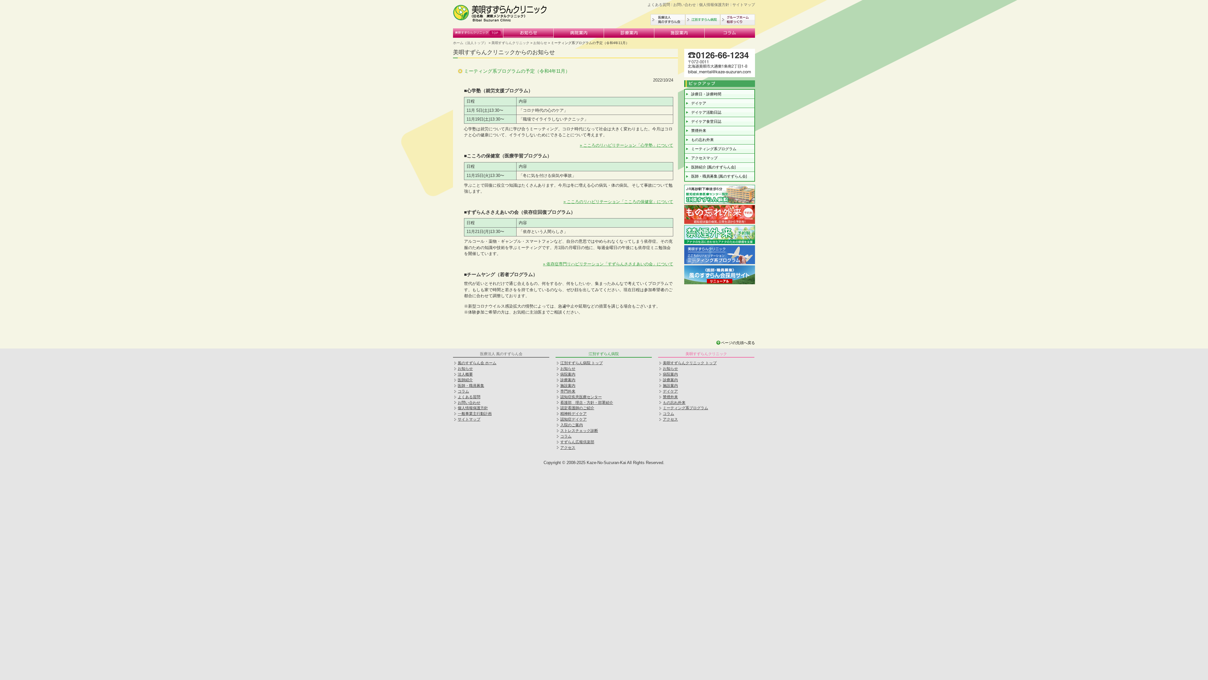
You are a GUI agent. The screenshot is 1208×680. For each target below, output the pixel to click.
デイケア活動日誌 (706, 112)
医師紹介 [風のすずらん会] (713, 167)
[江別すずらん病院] (719, 203)
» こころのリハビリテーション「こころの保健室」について (618, 201)
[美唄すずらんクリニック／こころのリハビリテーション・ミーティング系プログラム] (719, 263)
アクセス (567, 447)
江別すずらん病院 (702, 19)
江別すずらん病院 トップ (581, 363)
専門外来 (567, 391)
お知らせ (528, 33)
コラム (730, 33)
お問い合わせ (684, 5)
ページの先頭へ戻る (738, 343)
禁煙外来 (698, 130)
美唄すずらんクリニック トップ (690, 363)
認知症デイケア (573, 419)
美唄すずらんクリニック (478, 33)
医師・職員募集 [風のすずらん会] (719, 176)
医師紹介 (465, 380)
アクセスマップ (704, 158)
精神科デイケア (573, 413)
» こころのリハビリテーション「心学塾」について (626, 145)
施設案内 (679, 33)
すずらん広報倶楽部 (577, 442)
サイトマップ (743, 5)
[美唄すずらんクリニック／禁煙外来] (719, 243)
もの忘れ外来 (702, 140)
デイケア (698, 103)
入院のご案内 (571, 425)
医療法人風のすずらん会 (668, 19)
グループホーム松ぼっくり (737, 19)
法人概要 (465, 374)
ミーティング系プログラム (713, 149)
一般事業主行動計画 (475, 413)
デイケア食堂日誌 (706, 121)
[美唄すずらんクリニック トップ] (500, 20)
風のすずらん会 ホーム (477, 363)
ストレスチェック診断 (579, 430)
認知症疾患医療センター (581, 397)
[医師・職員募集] (719, 283)
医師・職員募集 (471, 385)
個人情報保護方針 (714, 5)
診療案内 (629, 33)
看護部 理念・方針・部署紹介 (586, 402)
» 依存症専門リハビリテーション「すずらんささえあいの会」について (608, 264)
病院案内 (579, 33)
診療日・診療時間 (706, 94)
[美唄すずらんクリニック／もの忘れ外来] (719, 223)
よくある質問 (658, 5)
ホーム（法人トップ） (470, 43)
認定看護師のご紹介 (577, 408)
